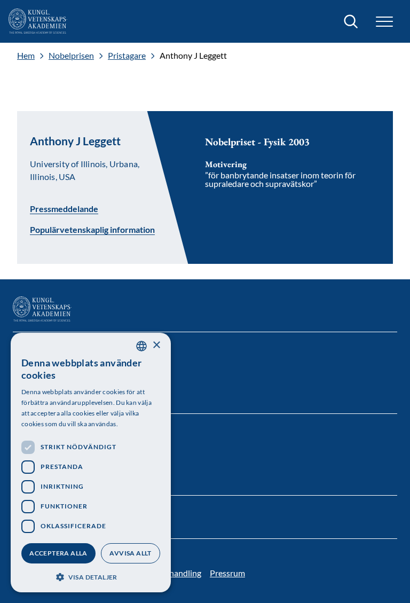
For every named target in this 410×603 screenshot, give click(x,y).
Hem (26, 55)
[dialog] (91, 462)
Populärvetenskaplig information (92, 229)
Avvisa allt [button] (130, 553)
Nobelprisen (71, 55)
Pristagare (127, 55)
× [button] (156, 345)
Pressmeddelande (64, 208)
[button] (90, 576)
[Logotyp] (38, 21)
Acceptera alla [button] (58, 553)
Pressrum (227, 573)
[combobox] (141, 346)
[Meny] (384, 22)
